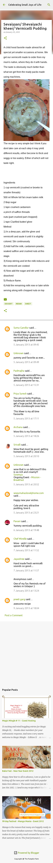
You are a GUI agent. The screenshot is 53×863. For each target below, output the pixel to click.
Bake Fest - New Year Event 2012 (17, 771)
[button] (5, 38)
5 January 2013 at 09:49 (26, 362)
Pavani (17, 521)
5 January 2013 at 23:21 (26, 512)
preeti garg (19, 599)
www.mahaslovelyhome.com (29, 493)
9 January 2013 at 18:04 (26, 608)
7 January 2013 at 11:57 (26, 570)
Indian (19, 304)
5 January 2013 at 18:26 (26, 436)
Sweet (28, 304)
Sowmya (18, 474)
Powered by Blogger (28, 852)
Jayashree (19, 559)
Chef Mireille (20, 538)
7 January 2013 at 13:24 (26, 590)
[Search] (49, 4)
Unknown (19, 353)
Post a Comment (14, 615)
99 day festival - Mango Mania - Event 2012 (23, 821)
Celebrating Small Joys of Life (24, 4)
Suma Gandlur (21, 327)
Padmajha (19, 370)
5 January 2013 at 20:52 (26, 484)
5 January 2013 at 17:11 (26, 418)
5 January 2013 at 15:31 (26, 385)
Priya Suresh (20, 393)
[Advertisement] (26, 652)
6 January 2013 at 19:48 (26, 530)
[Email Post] (5, 300)
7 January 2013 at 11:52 (26, 550)
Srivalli (17, 444)
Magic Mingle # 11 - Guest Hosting (19, 720)
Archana (18, 427)
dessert (9, 304)
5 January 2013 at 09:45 (26, 344)
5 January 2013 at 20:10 (26, 456)
